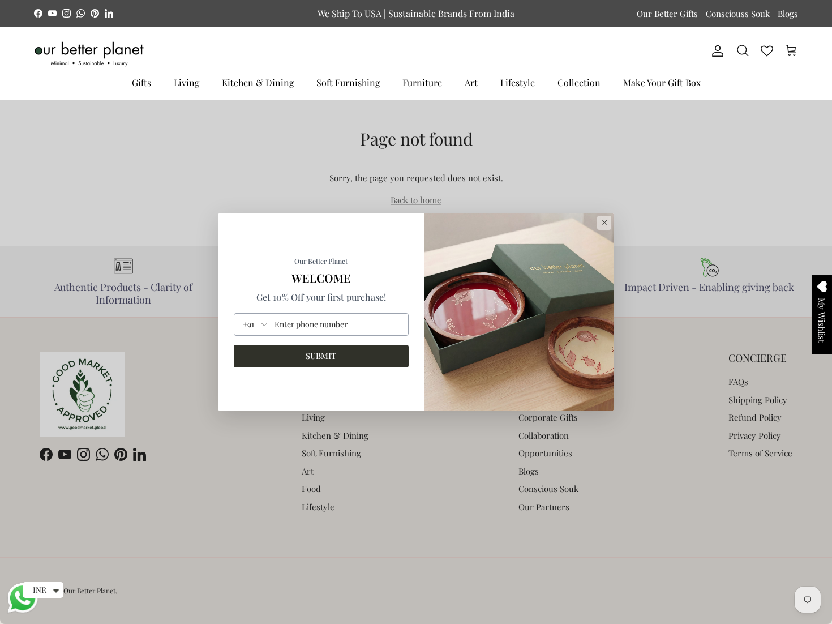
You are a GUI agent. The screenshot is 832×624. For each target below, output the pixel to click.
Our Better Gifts (667, 13)
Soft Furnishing (348, 82)
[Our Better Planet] (89, 54)
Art (471, 82)
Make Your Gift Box (662, 82)
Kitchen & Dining (258, 82)
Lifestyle (517, 82)
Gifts (141, 82)
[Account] (715, 51)
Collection (579, 82)
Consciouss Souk (738, 13)
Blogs (788, 13)
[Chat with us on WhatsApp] (23, 611)
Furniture (422, 82)
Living (186, 82)
